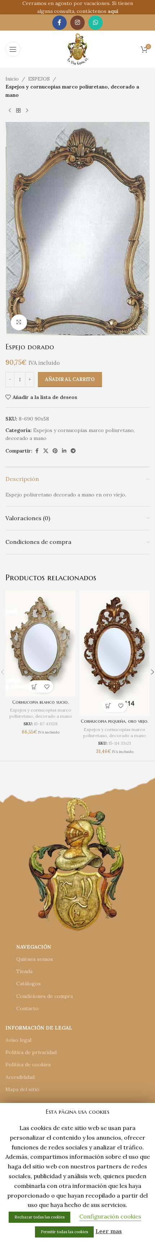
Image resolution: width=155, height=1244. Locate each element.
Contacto (27, 1008)
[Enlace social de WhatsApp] (95, 22)
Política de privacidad (31, 1052)
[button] (34, 686)
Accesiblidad (20, 1077)
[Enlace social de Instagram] (77, 22)
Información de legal (38, 1028)
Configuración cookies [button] (110, 1216)
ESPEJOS (39, 79)
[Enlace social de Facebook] (59, 22)
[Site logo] (77, 48)
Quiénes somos (34, 959)
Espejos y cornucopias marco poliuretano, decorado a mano (72, 90)
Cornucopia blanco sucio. (40, 702)
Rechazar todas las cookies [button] (39, 1217)
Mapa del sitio (22, 1089)
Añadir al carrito (70, 379)
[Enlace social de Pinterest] (55, 451)
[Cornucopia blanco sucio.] (40, 643)
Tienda (24, 971)
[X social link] (45, 451)
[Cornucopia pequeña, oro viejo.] (114, 653)
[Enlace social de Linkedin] (64, 451)
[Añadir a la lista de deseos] (47, 686)
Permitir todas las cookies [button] (64, 1231)
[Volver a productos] (18, 110)
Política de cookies (28, 1064)
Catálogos (28, 983)
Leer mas (109, 1231)
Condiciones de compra (44, 996)
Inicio (12, 79)
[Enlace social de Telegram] (73, 451)
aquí (113, 11)
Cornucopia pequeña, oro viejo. (115, 721)
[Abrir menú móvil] (13, 49)
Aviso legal (18, 1040)
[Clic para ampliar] (19, 322)
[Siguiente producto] (27, 110)
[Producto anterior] (9, 110)
